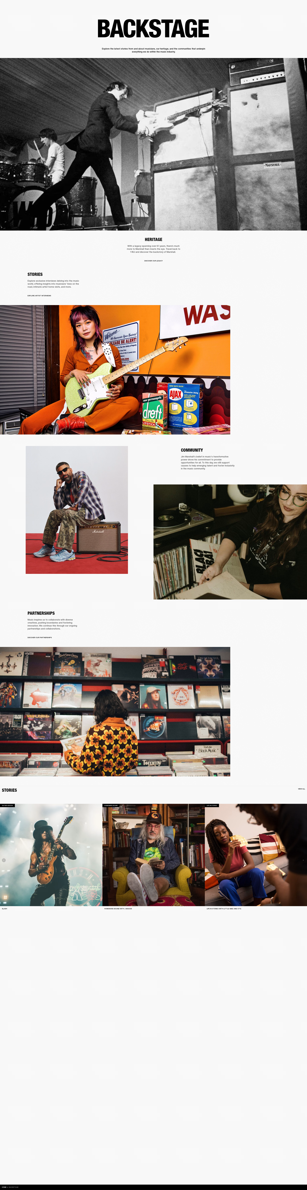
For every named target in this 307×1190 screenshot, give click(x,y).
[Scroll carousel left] (4, 860)
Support (282, 11)
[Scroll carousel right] (303, 860)
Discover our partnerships (40, 637)
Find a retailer (285, 5)
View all (301, 789)
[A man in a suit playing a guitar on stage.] (153, 144)
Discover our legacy (153, 261)
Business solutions (260, 5)
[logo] (9, 9)
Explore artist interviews (39, 296)
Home (4, 1187)
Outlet (295, 5)
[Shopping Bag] (297, 11)
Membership (273, 5)
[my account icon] (293, 11)
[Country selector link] (301, 5)
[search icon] (289, 11)
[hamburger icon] (301, 11)
